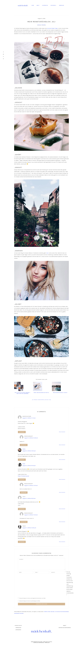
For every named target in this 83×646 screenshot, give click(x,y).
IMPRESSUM (18, 627)
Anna (23, 449)
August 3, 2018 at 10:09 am (31, 437)
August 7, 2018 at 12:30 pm (29, 527)
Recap (50, 399)
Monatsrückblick (41, 399)
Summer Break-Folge (52, 28)
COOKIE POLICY (18, 625)
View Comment (62, 431)
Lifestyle (39, 24)
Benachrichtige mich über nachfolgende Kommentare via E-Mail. (33, 598)
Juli (32, 399)
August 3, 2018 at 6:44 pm (29, 465)
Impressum (47, 642)
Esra (23, 463)
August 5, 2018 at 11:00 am (31, 485)
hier (47, 253)
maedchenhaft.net (23, 5)
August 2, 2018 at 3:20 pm (29, 450)
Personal (44, 24)
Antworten (21, 459)
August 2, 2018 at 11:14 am (29, 418)
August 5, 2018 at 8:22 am (29, 498)
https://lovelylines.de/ (23, 476)
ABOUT (64, 625)
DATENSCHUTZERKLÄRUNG (65, 627)
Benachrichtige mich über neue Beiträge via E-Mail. (30, 600)
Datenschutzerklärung (38, 642)
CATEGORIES (18, 629)
